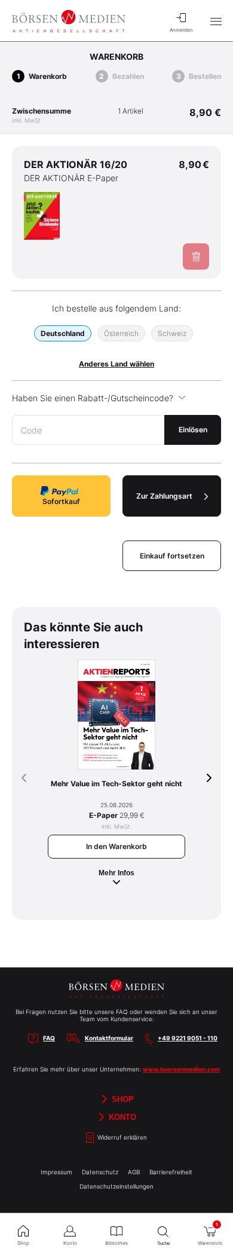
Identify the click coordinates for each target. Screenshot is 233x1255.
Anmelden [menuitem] (181, 30)
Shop (121, 1099)
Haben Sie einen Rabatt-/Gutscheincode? (92, 398)
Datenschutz (100, 1171)
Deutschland (63, 333)
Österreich (121, 333)
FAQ (49, 1038)
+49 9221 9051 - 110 (187, 1038)
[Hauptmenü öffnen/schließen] (215, 21)
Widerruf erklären (121, 1137)
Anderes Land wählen (116, 363)
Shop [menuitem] (23, 1243)
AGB (134, 1171)
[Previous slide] (24, 778)
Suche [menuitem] (163, 1243)
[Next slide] (209, 778)
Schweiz (172, 333)
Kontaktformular (109, 1038)
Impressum (56, 1171)
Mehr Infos (116, 873)
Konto (121, 1117)
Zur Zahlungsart (164, 495)
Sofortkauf (61, 501)
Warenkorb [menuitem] (210, 1234)
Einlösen (193, 429)
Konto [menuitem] (70, 1243)
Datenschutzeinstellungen (116, 1186)
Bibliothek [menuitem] (116, 1243)
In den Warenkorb (116, 846)
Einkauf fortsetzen (172, 555)
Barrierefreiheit (170, 1171)
